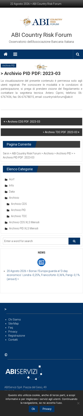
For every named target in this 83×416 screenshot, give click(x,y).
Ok (33, 408)
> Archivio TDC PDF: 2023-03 (60, 132)
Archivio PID (8, 65)
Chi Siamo (14, 319)
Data (12, 191)
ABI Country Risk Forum (41, 34)
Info (11, 185)
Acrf (11, 179)
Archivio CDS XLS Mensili (24, 222)
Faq (10, 327)
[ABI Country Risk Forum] (5, 54)
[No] (78, 403)
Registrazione (16, 335)
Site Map (13, 323)
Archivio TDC (19, 216)
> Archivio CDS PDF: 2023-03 (23, 121)
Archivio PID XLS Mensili (23, 228)
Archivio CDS (19, 203)
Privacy (12, 331)
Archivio (14, 197)
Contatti (13, 339)
